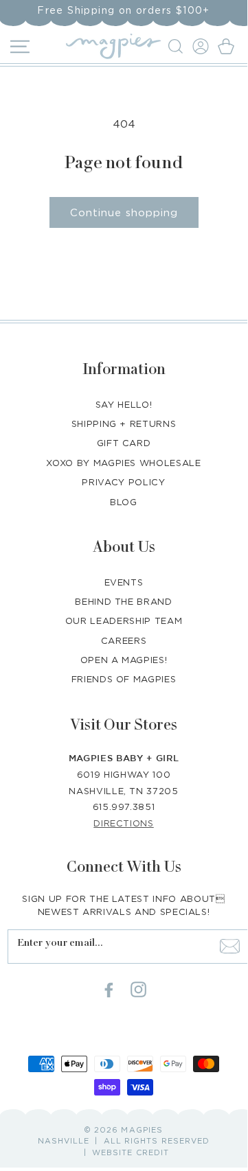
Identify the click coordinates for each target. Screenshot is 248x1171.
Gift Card (124, 443)
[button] (177, 46)
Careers (124, 640)
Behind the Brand (123, 601)
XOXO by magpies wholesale (123, 462)
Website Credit (130, 1152)
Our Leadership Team (123, 620)
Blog (123, 502)
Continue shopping (124, 212)
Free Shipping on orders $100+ (123, 10)
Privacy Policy (123, 482)
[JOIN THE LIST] (229, 946)
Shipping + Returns (124, 423)
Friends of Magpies (124, 679)
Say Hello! (124, 404)
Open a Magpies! (124, 659)
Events (124, 582)
